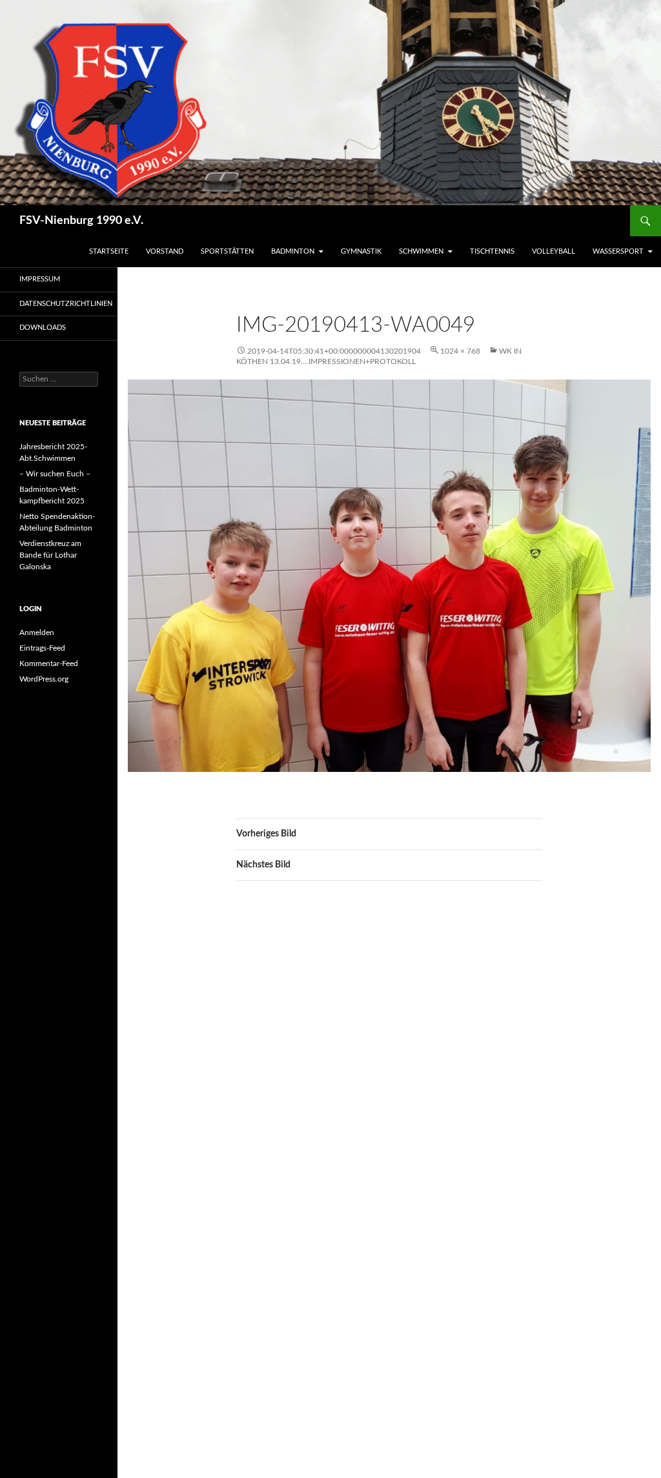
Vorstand (164, 251)
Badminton (292, 251)
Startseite (108, 251)
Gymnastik (361, 251)
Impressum (39, 279)
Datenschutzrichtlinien (65, 303)
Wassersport (618, 251)
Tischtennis (492, 251)
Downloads (42, 327)
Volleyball (553, 251)
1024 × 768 (460, 351)
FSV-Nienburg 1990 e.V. (81, 221)
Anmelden (36, 632)
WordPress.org (43, 679)
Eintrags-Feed (42, 648)
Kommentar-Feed (48, 663)
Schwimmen (421, 251)
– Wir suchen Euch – (54, 474)
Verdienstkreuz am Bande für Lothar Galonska (50, 555)
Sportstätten (227, 251)
